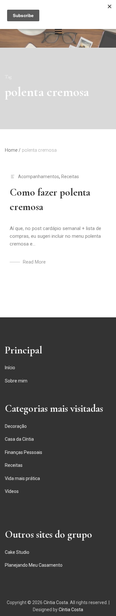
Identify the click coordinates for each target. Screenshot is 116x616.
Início (10, 367)
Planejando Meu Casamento (34, 565)
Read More (34, 262)
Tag (8, 77)
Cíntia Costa (56, 602)
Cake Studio (17, 552)
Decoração (16, 426)
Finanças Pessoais (23, 452)
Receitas (70, 176)
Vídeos (12, 491)
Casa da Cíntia (19, 439)
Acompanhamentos (38, 176)
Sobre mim (16, 380)
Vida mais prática (22, 478)
